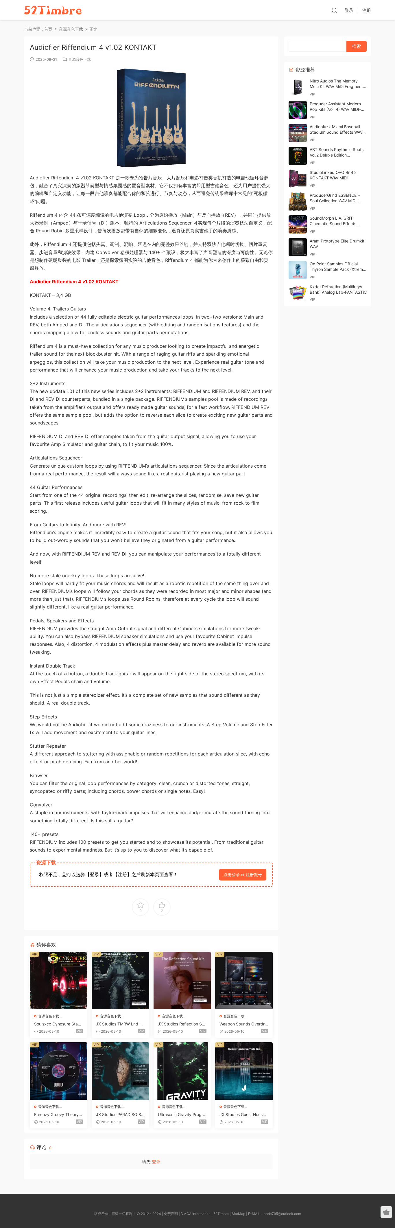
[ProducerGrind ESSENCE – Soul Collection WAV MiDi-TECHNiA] (298, 201)
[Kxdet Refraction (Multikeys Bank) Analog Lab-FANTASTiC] (298, 293)
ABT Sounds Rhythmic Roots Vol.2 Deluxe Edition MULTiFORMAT (336, 155)
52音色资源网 (53, 10)
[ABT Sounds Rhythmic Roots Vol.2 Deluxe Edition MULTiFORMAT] (298, 156)
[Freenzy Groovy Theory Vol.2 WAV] (58, 1071)
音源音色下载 (79, 59)
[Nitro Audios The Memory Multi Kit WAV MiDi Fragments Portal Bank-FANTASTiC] (298, 87)
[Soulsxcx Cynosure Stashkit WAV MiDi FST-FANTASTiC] (58, 980)
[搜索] (334, 10)
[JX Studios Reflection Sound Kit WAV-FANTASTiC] (182, 980)
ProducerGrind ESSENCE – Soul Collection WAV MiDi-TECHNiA (335, 201)
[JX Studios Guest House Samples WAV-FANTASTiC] (244, 1071)
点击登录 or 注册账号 (243, 874)
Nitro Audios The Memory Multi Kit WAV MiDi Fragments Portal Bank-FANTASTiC (337, 86)
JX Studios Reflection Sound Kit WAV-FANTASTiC (182, 1024)
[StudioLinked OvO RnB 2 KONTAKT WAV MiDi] (298, 179)
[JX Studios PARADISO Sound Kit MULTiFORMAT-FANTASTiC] (120, 1071)
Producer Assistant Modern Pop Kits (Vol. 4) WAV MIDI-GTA (335, 109)
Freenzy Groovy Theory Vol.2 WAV (58, 1114)
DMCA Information (196, 1214)
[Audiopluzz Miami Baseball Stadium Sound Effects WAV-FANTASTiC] (298, 133)
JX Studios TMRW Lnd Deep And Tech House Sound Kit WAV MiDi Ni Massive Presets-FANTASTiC (120, 1024)
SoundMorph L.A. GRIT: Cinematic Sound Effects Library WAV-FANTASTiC (333, 224)
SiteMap (238, 1214)
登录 (156, 1161)
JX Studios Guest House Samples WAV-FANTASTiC (242, 1114)
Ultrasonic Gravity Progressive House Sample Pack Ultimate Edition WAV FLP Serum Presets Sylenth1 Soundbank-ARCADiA (182, 1114)
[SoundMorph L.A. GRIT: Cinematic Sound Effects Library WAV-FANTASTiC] (298, 224)
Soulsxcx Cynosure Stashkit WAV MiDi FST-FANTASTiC (58, 1024)
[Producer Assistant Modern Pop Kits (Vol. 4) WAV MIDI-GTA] (298, 110)
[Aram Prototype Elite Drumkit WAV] (298, 247)
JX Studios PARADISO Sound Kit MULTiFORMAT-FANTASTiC (119, 1114)
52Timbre (221, 1214)
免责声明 (171, 1214)
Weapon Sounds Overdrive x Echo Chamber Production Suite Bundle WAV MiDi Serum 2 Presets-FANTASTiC (243, 1024)
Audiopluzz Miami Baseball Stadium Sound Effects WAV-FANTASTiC (337, 132)
